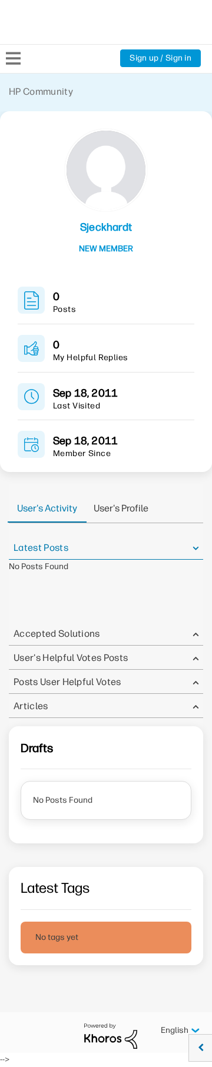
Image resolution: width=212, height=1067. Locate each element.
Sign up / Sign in (160, 58)
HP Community (41, 91)
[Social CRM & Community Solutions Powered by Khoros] (110, 1036)
